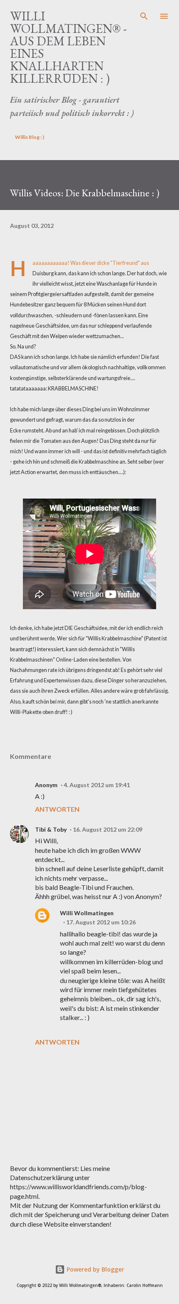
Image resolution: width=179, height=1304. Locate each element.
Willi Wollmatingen (87, 912)
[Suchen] (144, 15)
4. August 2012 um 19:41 (97, 784)
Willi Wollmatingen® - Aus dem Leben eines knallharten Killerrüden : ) (68, 47)
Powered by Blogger (94, 1269)
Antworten (57, 809)
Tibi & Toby (51, 829)
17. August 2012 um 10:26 (101, 922)
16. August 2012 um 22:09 (107, 829)
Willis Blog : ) (29, 137)
